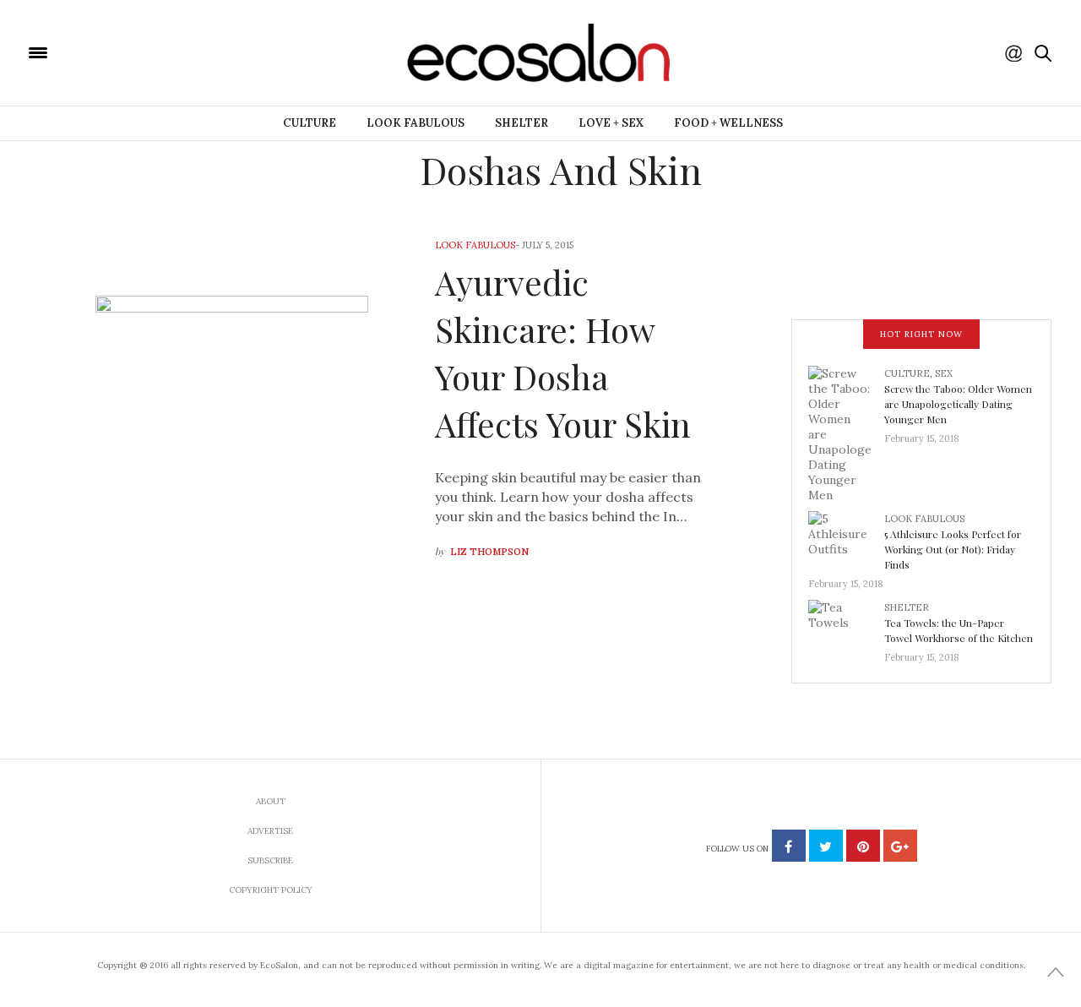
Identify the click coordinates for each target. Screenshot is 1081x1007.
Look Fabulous (415, 123)
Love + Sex (611, 123)
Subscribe (270, 860)
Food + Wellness (728, 123)
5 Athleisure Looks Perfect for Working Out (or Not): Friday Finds (952, 549)
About (270, 801)
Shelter (521, 123)
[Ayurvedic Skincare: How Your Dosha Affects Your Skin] (231, 400)
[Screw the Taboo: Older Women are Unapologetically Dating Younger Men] (846, 432)
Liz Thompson (489, 552)
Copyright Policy (270, 890)
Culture (309, 123)
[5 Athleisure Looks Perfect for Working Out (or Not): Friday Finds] (846, 538)
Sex (944, 373)
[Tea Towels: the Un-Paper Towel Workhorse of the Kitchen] (846, 626)
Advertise (270, 830)
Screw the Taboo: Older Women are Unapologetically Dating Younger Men (958, 404)
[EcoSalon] (139, 51)
